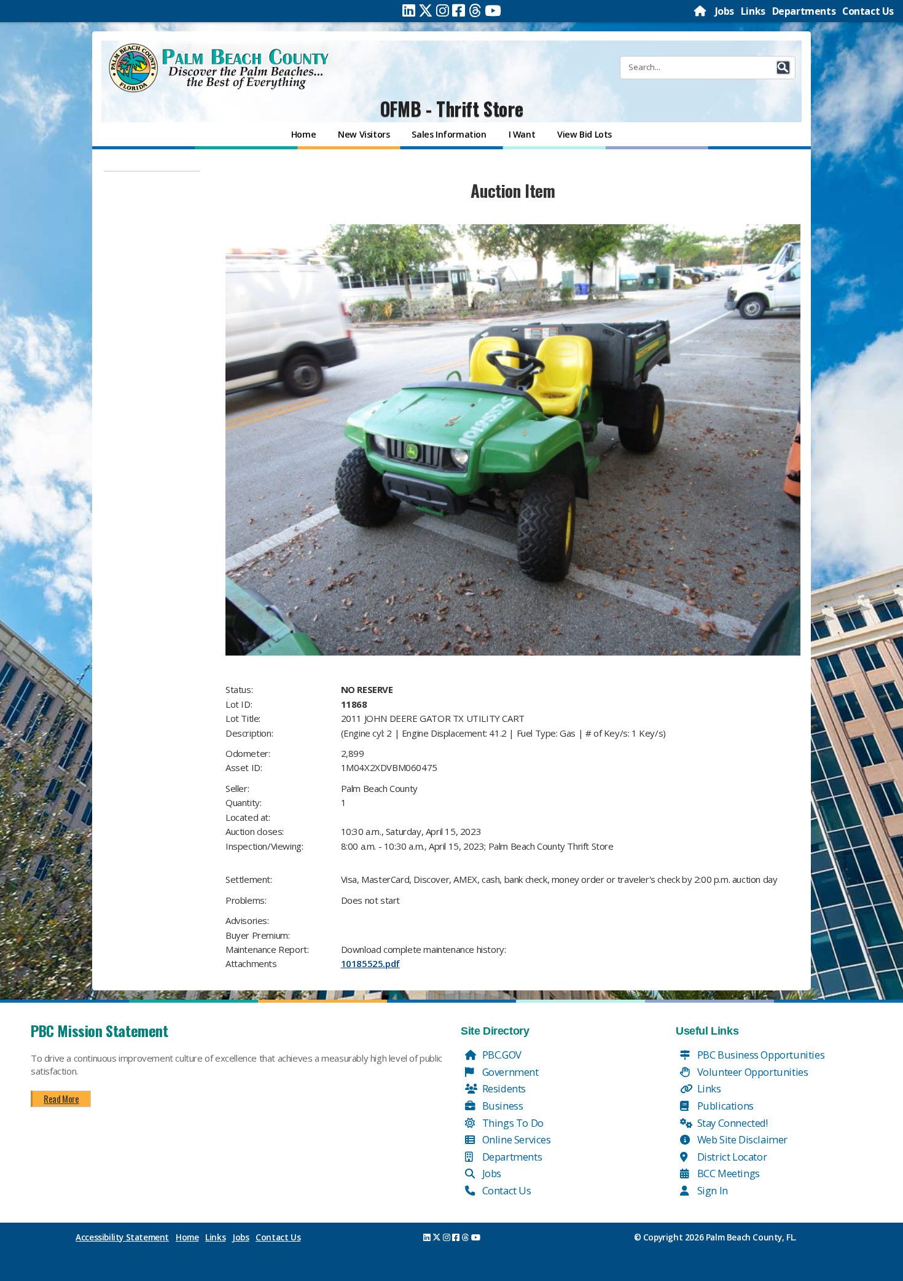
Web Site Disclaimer (741, 1139)
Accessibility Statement (122, 1237)
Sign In (711, 1190)
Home (187, 1237)
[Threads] (475, 10)
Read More (61, 1098)
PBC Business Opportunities (759, 1055)
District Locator (731, 1157)
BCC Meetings (727, 1173)
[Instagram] (442, 10)
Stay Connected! (731, 1123)
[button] (783, 67)
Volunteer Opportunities (751, 1072)
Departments (804, 11)
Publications (724, 1106)
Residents (503, 1088)
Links (753, 11)
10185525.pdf (370, 963)
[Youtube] (493, 10)
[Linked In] (408, 10)
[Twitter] (425, 10)
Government (509, 1072)
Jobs (724, 11)
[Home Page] (701, 11)
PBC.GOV (501, 1055)
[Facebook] (458, 10)
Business (501, 1106)
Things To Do (512, 1123)
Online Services (515, 1139)
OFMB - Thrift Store (451, 108)
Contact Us (868, 11)
